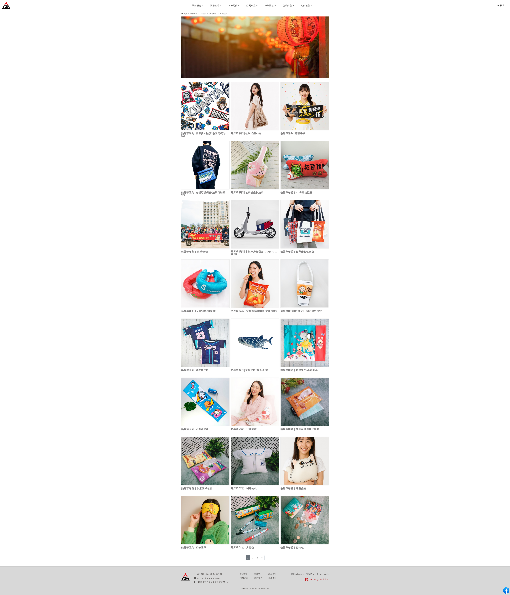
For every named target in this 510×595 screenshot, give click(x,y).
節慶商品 (223, 14)
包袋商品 (287, 5)
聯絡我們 (258, 578)
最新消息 (196, 5)
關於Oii (257, 574)
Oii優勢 (243, 574)
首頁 (185, 14)
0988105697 (203, 574)
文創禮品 (305, 5)
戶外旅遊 (269, 5)
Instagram (299, 574)
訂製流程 (244, 578)
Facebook (324, 574)
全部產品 (193, 14)
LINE (311, 574)
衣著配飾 (233, 5)
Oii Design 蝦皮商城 (319, 579)
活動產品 (214, 5)
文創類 (203, 14)
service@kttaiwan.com (208, 578)
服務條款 (272, 578)
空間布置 (251, 5)
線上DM (272, 574)
